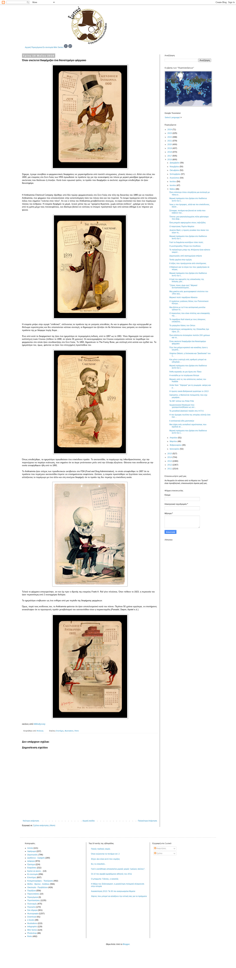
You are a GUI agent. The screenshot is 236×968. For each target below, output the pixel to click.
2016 (169, 159)
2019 (169, 148)
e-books (30, 920)
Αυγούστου (175, 178)
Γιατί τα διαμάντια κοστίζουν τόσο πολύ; (186, 242)
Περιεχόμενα (36, 47)
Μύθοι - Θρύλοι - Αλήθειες (38, 884)
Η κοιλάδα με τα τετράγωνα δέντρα (184, 375)
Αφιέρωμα (31, 851)
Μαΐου (173, 189)
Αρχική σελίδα (89, 821)
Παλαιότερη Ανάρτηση (147, 821)
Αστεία (30, 848)
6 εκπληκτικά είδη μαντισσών (181, 421)
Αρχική (28, 47)
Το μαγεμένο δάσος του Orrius (182, 325)
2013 (169, 461)
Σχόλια (159, 853)
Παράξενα (31, 891)
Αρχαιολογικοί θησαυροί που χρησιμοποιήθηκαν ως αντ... (182, 406)
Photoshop (32, 933)
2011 (169, 469)
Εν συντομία (48, 47)
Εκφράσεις (31, 868)
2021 (169, 141)
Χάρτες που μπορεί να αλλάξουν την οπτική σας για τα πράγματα (119, 896)
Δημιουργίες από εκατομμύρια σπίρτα (185, 256)
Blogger (126, 944)
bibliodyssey (39, 724)
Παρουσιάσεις (33, 894)
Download (31, 917)
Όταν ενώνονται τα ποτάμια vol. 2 (105, 854)
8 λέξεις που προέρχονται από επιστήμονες (187, 263)
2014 (169, 457)
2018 (169, 152)
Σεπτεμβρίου (175, 174)
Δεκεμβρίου (175, 163)
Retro (76, 731)
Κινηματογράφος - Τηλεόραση (40, 881)
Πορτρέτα (31, 907)
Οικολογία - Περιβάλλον (37, 887)
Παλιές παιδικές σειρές (100, 849)
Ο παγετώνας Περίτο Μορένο (181, 226)
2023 (169, 133)
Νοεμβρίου (175, 166)
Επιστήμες (60, 731)
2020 (169, 144)
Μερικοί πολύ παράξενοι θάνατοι (183, 297)
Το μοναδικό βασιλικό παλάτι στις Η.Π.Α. (186, 411)
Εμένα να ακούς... (34, 871)
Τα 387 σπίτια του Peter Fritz (181, 401)
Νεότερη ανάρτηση (31, 821)
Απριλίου (174, 438)
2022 (169, 137)
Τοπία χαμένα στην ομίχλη (180, 260)
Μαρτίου (174, 441)
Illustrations (69, 731)
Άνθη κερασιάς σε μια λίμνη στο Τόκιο (185, 372)
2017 (169, 156)
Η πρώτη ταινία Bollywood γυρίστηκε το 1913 (189, 391)
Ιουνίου (173, 185)
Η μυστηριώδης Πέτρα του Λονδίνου (185, 246)
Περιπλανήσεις (33, 900)
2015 (169, 453)
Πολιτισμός (32, 904)
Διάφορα (31, 861)
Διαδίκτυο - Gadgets (36, 858)
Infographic (32, 926)
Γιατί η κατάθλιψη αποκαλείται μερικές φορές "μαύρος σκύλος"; (118, 869)
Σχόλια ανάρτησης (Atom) (44, 825)
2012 (169, 465)
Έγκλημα (31, 864)
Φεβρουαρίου (176, 445)
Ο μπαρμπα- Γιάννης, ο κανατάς (104, 879)
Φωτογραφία (32, 913)
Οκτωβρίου (175, 170)
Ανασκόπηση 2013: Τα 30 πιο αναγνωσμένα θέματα (113, 891)
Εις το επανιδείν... (98, 864)
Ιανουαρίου (175, 449)
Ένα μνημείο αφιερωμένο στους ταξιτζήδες (187, 222)
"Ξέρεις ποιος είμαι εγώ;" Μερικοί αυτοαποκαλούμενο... (183, 286)
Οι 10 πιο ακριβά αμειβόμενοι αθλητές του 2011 (111, 874)
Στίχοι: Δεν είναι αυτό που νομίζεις (105, 859)
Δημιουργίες (32, 855)
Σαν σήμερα (32, 910)
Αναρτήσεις (161, 848)
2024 (169, 129)
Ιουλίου (173, 181)
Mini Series (58, 47)
